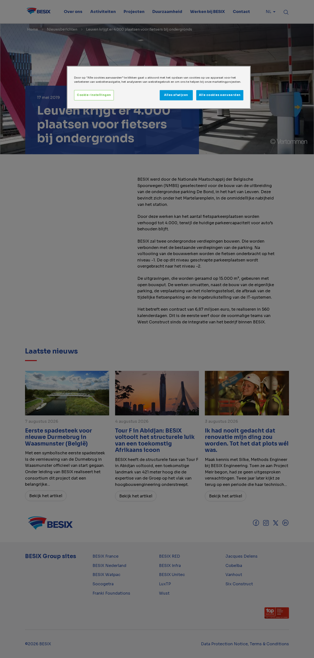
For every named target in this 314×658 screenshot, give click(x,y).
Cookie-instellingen (94, 95)
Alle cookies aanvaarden (220, 95)
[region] (159, 87)
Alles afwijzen (176, 95)
